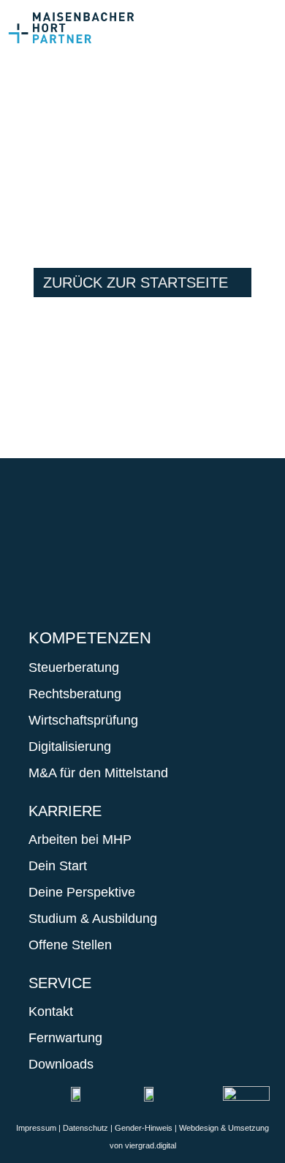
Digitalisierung (69, 746)
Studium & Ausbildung (92, 918)
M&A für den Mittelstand (98, 773)
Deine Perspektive (81, 892)
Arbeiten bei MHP (80, 839)
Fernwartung (65, 1038)
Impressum (36, 1127)
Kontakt (50, 1011)
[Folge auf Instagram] (91, 535)
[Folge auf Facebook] (47, 535)
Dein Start (57, 866)
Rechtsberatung (74, 694)
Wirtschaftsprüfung (83, 720)
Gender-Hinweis (143, 1127)
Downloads (61, 1064)
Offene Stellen (70, 945)
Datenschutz (85, 1127)
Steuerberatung (73, 667)
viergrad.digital (150, 1145)
